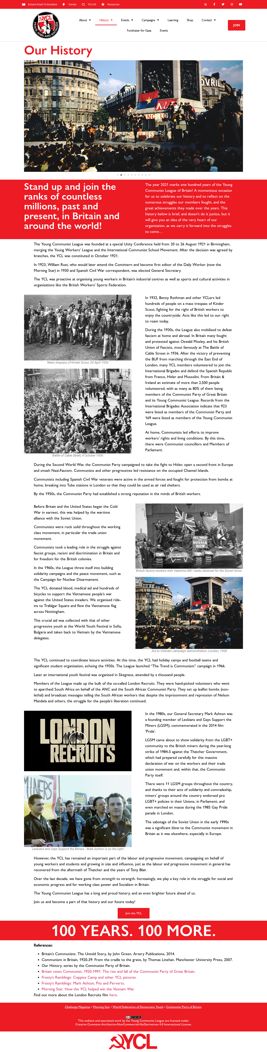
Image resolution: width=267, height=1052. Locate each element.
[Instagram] (231, 4)
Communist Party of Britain (184, 1007)
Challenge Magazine (77, 1007)
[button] (236, 25)
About (83, 20)
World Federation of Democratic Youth (138, 1007)
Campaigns (148, 20)
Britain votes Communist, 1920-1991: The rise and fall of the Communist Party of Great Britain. (118, 971)
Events (125, 20)
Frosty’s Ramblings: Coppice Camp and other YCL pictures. (89, 977)
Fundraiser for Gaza (139, 30)
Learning (173, 20)
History (104, 20)
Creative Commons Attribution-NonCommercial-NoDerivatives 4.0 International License (133, 1024)
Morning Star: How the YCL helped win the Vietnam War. (88, 989)
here (113, 995)
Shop (190, 20)
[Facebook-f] (214, 4)
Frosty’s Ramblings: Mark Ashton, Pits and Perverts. (83, 983)
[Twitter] (223, 4)
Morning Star (101, 1007)
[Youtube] (240, 4)
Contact (207, 20)
